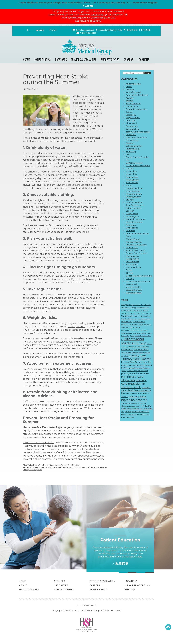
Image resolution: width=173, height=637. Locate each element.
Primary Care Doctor (51, 465)
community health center (138, 132)
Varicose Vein (132, 284)
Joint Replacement (135, 205)
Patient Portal (132, 30)
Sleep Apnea (132, 264)
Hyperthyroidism (134, 194)
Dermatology (132, 140)
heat (43, 159)
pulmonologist (127, 417)
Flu (127, 160)
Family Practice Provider (137, 157)
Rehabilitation (132, 259)
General (129, 168)
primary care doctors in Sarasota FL (134, 371)
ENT (128, 154)
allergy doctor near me (140, 307)
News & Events (99, 589)
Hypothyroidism (133, 197)
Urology (130, 279)
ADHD (129, 87)
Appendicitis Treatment (137, 95)
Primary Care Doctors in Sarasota (136, 368)
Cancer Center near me (143, 313)
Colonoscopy (132, 126)
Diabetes (130, 143)
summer (90, 96)
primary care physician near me (134, 398)
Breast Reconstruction (136, 109)
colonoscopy (146, 319)
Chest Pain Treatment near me (130, 319)
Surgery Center (110, 59)
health (37, 467)
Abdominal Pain (133, 84)
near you (47, 459)
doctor (125, 321)
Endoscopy (131, 151)
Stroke (129, 270)
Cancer (129, 112)
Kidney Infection (133, 208)
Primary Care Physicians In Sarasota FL (136, 408)
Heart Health (132, 183)
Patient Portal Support (88, 32)
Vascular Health (133, 287)
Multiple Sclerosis (134, 222)
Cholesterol (131, 123)
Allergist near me (134, 305)
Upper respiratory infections (139, 276)
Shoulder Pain (132, 262)
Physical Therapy (134, 242)
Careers (128, 59)
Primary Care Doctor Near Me (136, 362)
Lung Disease (132, 214)
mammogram (132, 216)
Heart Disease (132, 180)
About (26, 59)
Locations (143, 59)
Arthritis (129, 98)
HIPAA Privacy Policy (137, 585)
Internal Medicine (134, 202)
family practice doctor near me (130, 327)
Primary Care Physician (70, 465)
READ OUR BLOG (54, 560)
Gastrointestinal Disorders (138, 166)
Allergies (130, 89)
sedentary (36, 356)
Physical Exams (133, 239)
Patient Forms (42, 59)
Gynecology (131, 171)
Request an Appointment (85, 30)
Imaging (130, 199)
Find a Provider (29, 589)
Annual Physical (133, 92)
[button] (168, 627)
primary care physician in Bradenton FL (134, 383)
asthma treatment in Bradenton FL (131, 310)
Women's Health (134, 293)
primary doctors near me (139, 414)
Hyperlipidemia (133, 191)
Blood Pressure (133, 103)
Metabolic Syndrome (136, 219)
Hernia (129, 185)
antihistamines (41, 341)
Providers (61, 59)
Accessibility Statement (86, 606)
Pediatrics (130, 231)
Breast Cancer (132, 106)
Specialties (61, 585)
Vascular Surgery (134, 290)
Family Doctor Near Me (141, 324)
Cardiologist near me (131, 316)
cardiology (146, 316)
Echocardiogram (133, 146)
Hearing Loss (132, 177)
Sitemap (130, 589)
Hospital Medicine (134, 188)
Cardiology (131, 115)
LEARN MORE (89, 5)
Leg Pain (130, 211)
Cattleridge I (98, 14)
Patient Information (102, 581)
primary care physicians (128, 403)
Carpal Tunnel (133, 118)
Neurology (131, 225)
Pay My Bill (146, 30)
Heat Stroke (46, 467)
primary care (84, 467)
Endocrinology (133, 149)
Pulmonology (132, 256)
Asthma (129, 101)
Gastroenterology (134, 163)
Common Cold (132, 129)
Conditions (131, 135)
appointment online (93, 459)
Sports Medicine (133, 267)
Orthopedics (132, 228)
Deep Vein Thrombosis (136, 137)
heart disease (126, 333)
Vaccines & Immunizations (138, 281)
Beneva (97, 21)
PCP (76, 467)
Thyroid (129, 273)
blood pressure (76, 326)
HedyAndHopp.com (90, 631)
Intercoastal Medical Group (38, 442)
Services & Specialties (83, 59)
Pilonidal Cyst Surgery (136, 245)
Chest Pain (131, 120)
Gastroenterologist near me (132, 330)
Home (22, 581)
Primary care (132, 247)
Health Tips (37, 465)
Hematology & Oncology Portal (110, 30)
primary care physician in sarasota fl (136, 390)
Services (59, 581)
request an (74, 459)
